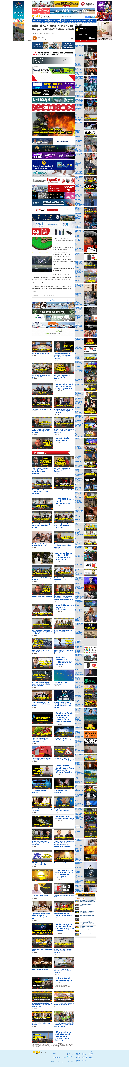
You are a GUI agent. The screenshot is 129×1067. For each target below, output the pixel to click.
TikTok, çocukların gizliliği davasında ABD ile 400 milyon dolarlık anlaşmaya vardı (79, 187)
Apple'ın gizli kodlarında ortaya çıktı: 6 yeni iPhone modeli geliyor (79, 495)
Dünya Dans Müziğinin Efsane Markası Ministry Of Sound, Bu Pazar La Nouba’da (79, 734)
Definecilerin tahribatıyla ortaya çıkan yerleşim (78, 139)
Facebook (70, 1054)
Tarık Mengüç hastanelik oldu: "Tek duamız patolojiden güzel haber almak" (79, 457)
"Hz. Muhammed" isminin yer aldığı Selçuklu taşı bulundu (79, 163)
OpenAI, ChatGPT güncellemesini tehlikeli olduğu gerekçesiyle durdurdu (79, 472)
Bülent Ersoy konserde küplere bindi (78, 124)
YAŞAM (62, 20)
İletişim (54, 1054)
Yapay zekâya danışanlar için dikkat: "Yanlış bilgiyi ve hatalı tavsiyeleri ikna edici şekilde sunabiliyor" (79, 102)
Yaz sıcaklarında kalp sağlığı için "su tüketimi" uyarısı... (79, 756)
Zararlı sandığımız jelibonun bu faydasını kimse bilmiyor (79, 703)
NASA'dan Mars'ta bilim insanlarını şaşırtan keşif (78, 633)
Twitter (70, 1056)
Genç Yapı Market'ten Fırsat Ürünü (78, 255)
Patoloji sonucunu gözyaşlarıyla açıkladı (78, 378)
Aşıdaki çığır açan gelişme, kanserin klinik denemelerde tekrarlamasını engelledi (79, 272)
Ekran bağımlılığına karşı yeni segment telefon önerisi (79, 788)
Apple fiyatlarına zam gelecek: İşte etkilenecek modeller (79, 795)
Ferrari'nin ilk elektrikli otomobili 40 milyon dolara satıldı (78, 325)
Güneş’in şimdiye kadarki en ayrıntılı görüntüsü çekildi (79, 849)
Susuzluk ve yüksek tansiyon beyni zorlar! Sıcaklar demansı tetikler (79, 541)
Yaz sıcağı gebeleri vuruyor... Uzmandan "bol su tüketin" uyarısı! (79, 534)
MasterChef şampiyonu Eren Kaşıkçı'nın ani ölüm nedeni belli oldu (79, 464)
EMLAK (89, 22)
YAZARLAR (45, 20)
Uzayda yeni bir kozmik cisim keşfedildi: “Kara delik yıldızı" (79, 586)
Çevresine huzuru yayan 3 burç (79, 833)
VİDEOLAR (91, 1058)
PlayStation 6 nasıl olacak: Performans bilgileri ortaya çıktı (79, 803)
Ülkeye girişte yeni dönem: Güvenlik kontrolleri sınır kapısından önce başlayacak (86, 920)
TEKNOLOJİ (56, 22)
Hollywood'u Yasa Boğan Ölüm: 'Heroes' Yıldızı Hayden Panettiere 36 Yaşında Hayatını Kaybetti (79, 418)
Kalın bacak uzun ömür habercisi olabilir (78, 108)
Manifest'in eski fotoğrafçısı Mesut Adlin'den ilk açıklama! (79, 78)
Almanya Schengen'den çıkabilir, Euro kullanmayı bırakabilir (87, 934)
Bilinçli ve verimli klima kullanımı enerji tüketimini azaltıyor (79, 880)
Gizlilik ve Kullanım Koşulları (59, 1057)
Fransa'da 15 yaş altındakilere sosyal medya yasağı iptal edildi (79, 487)
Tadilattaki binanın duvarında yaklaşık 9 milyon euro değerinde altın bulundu (79, 411)
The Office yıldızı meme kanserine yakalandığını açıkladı (78, 610)
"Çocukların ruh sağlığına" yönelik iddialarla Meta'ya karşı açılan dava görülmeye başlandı (79, 303)
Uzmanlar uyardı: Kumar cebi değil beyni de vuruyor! (79, 555)
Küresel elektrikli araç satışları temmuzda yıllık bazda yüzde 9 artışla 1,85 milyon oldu (79, 596)
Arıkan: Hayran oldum (79, 331)
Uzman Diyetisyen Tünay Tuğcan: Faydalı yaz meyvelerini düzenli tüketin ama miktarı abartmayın (79, 395)
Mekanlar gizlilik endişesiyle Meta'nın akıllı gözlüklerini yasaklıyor (79, 827)
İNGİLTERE (67, 20)
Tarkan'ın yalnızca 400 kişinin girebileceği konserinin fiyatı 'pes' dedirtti (79, 202)
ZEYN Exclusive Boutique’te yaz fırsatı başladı (79, 285)
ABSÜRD (51, 22)
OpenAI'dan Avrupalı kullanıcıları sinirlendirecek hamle (79, 248)
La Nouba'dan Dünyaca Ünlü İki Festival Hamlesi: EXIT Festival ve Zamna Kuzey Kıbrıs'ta (78, 858)
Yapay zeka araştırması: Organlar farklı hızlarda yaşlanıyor (79, 86)
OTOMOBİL (60, 22)
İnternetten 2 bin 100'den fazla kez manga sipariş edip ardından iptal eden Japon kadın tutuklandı (79, 888)
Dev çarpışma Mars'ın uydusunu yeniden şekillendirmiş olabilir (79, 241)
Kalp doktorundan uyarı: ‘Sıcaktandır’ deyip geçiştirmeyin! (79, 433)
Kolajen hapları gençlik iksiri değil (79, 547)
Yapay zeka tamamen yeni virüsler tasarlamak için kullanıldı (79, 819)
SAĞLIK (90, 1054)
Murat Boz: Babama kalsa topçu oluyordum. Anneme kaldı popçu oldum (78, 148)
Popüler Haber (80, 898)
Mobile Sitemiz (70, 1052)
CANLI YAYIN (39, 20)
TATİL (88, 20)
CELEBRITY (65, 22)
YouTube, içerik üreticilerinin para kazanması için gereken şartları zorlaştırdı (79, 480)
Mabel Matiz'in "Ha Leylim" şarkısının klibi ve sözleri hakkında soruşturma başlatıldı (79, 580)
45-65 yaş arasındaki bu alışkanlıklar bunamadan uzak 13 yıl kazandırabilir (78, 842)
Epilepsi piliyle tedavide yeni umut (79, 386)
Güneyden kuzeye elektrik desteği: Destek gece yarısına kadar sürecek (87, 901)
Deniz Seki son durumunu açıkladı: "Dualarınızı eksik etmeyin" (79, 294)
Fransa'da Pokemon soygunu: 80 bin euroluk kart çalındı (79, 572)
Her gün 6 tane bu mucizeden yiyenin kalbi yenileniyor (79, 694)
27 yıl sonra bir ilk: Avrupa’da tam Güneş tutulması (79, 625)
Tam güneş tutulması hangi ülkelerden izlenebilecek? (79, 725)
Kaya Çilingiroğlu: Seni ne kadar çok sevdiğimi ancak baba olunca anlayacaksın (78, 71)
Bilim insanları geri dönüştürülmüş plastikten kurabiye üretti (79, 94)
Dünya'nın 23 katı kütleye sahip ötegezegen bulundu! (78, 217)
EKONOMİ (76, 20)
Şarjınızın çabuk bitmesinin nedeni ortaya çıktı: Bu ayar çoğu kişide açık (79, 171)
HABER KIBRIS (93, 22)
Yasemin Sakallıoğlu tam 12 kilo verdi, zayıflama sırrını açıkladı (79, 618)
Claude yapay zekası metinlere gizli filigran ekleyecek (79, 356)
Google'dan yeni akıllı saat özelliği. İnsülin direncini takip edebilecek (79, 510)
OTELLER (85, 22)
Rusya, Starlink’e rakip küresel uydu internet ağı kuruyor (79, 47)
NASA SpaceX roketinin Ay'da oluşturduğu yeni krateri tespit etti (79, 310)
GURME (41, 22)
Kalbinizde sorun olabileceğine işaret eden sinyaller (78, 711)
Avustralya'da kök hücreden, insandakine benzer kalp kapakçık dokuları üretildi (79, 642)
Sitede (63, 16)
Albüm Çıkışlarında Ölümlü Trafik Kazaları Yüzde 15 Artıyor (79, 364)
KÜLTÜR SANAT (82, 20)
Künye (54, 1053)
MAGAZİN (84, 1057)
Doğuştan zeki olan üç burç (78, 439)
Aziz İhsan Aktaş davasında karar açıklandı (87, 927)
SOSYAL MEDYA (75, 22)
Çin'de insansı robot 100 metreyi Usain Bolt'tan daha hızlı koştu (78, 194)
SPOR (54, 20)
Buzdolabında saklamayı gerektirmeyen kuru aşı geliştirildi (79, 865)
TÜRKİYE (58, 20)
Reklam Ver (55, 1056)
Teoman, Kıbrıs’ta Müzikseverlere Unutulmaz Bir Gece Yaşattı (79, 765)
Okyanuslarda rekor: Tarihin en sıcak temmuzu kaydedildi (78, 718)
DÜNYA (71, 20)
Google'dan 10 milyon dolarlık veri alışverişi (79, 370)
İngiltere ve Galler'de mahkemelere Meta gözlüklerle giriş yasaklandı (79, 672)
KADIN (44, 22)
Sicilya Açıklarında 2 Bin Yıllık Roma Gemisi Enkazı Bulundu (79, 780)
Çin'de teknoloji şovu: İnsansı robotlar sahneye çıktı (79, 178)
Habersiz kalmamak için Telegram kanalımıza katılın (53, 300)
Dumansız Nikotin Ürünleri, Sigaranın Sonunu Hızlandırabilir (79, 133)
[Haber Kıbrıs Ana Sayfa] (41, 18)
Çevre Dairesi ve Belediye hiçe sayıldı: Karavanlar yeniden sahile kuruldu (87, 923)
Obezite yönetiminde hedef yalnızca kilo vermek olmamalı (79, 55)
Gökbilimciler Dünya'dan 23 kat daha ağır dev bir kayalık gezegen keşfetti (79, 264)
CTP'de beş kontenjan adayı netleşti (86, 905)
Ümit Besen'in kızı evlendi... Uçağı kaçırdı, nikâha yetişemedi (78, 402)
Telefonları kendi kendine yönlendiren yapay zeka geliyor (79, 603)
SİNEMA (47, 22)
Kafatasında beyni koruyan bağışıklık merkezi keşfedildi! (79, 225)
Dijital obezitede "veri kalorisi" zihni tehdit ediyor (79, 517)
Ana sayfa (55, 1052)
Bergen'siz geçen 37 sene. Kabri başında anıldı (79, 502)
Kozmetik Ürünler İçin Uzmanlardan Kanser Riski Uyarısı (78, 449)
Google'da (68, 16)
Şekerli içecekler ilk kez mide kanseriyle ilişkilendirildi (79, 317)
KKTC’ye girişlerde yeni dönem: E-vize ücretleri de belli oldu (87, 908)
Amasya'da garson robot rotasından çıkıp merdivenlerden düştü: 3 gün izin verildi (79, 811)
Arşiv (68, 1053)
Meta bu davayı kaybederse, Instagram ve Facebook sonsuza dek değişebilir (79, 426)
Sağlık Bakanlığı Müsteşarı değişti (87, 915)
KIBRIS (50, 20)
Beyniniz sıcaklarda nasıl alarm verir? (79, 686)
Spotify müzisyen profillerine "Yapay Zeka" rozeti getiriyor (79, 680)
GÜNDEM (34, 20)
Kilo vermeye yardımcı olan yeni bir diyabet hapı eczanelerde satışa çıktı (79, 117)
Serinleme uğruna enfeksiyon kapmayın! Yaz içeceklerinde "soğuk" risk (79, 526)
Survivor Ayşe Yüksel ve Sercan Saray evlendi (78, 155)
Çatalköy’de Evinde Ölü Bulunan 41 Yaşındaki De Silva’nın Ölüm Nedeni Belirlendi (87, 931)
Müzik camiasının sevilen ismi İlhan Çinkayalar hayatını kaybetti (87, 912)
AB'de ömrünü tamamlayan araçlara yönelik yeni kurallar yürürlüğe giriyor (79, 657)
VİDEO (91, 20)
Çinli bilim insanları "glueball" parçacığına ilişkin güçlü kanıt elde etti (79, 873)
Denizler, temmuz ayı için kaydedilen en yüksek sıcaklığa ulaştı (79, 772)
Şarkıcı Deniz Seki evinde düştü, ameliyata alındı (79, 748)
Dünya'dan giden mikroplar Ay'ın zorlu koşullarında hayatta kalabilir (79, 233)
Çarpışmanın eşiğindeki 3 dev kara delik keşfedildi (79, 340)
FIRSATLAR (81, 22)
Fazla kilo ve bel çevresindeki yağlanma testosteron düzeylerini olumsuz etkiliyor (79, 64)
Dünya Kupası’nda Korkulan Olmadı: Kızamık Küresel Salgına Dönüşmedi (79, 210)
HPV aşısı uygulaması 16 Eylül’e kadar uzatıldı (79, 278)
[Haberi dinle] (35, 38)
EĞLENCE (70, 22)
